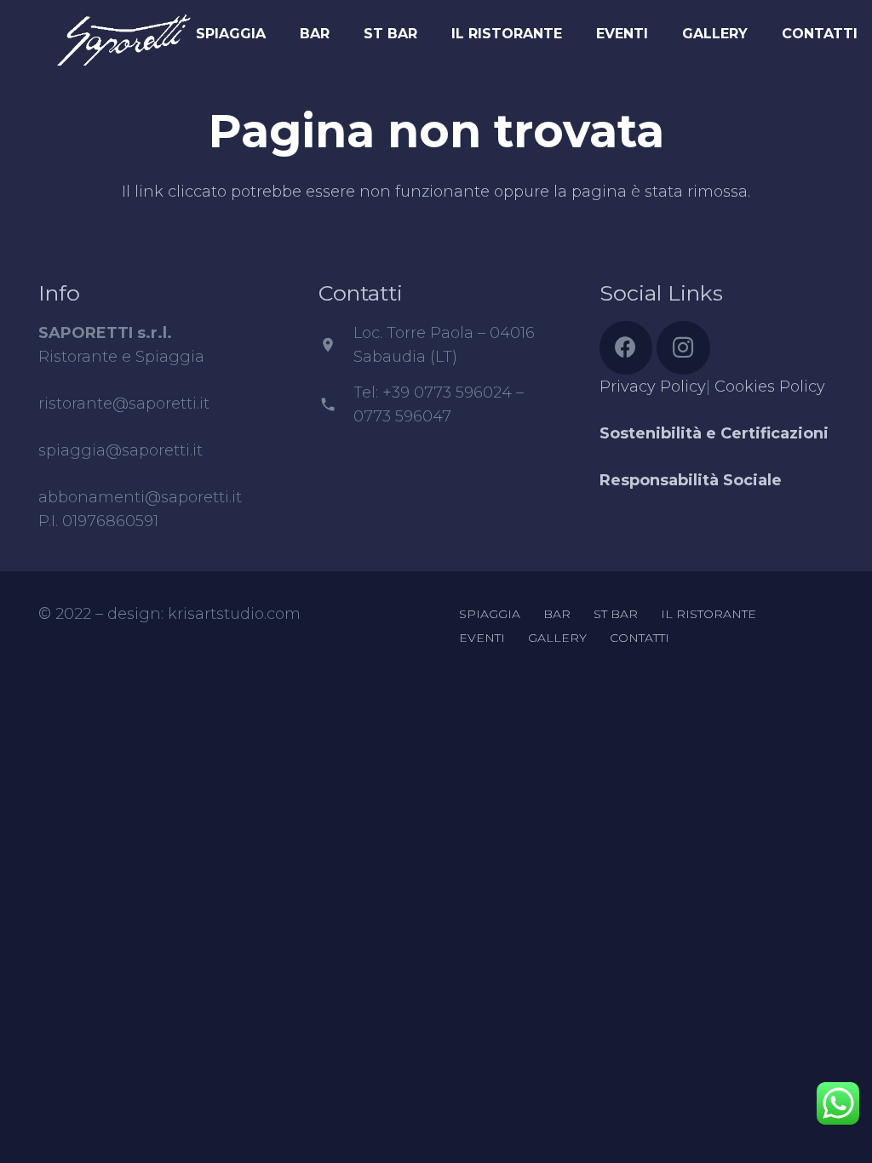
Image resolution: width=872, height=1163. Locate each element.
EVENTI (482, 637)
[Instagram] (683, 348)
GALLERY (557, 637)
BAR (557, 614)
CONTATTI (639, 637)
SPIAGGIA (489, 614)
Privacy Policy (653, 386)
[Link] (123, 29)
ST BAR (616, 614)
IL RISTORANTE (708, 614)
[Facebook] (626, 348)
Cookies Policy (769, 386)
